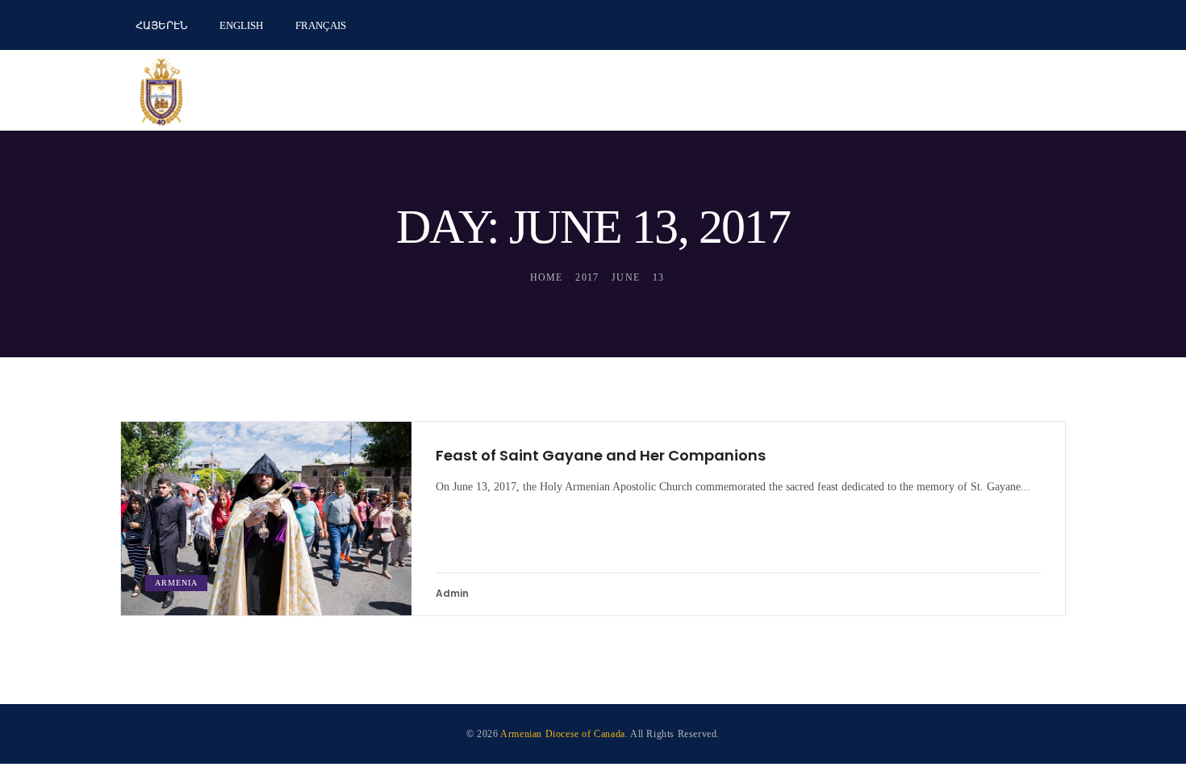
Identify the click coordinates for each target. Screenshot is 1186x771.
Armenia (176, 582)
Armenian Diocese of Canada (562, 734)
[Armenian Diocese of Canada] (161, 90)
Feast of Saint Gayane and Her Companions (601, 455)
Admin (452, 593)
